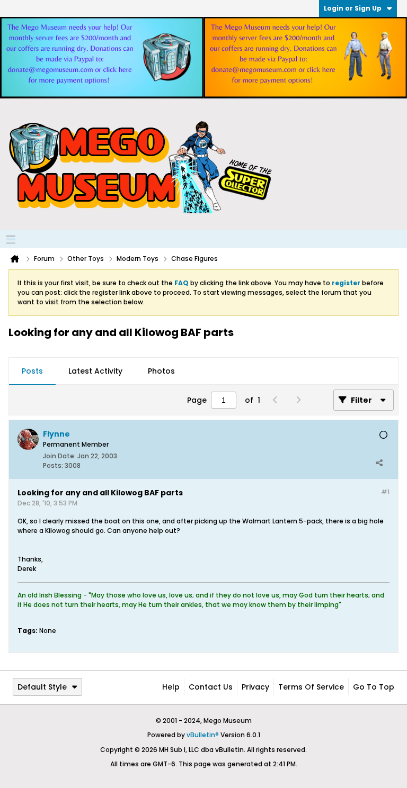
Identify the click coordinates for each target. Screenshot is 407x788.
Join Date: (59, 455)
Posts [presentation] (32, 371)
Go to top (373, 687)
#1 (385, 491)
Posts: (53, 465)
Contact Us (211, 687)
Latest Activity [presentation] (95, 371)
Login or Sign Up (353, 8)
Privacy (255, 687)
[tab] (32, 371)
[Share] (379, 463)
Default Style (42, 687)
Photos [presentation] (161, 371)
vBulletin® (203, 734)
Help (171, 687)
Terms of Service (311, 687)
